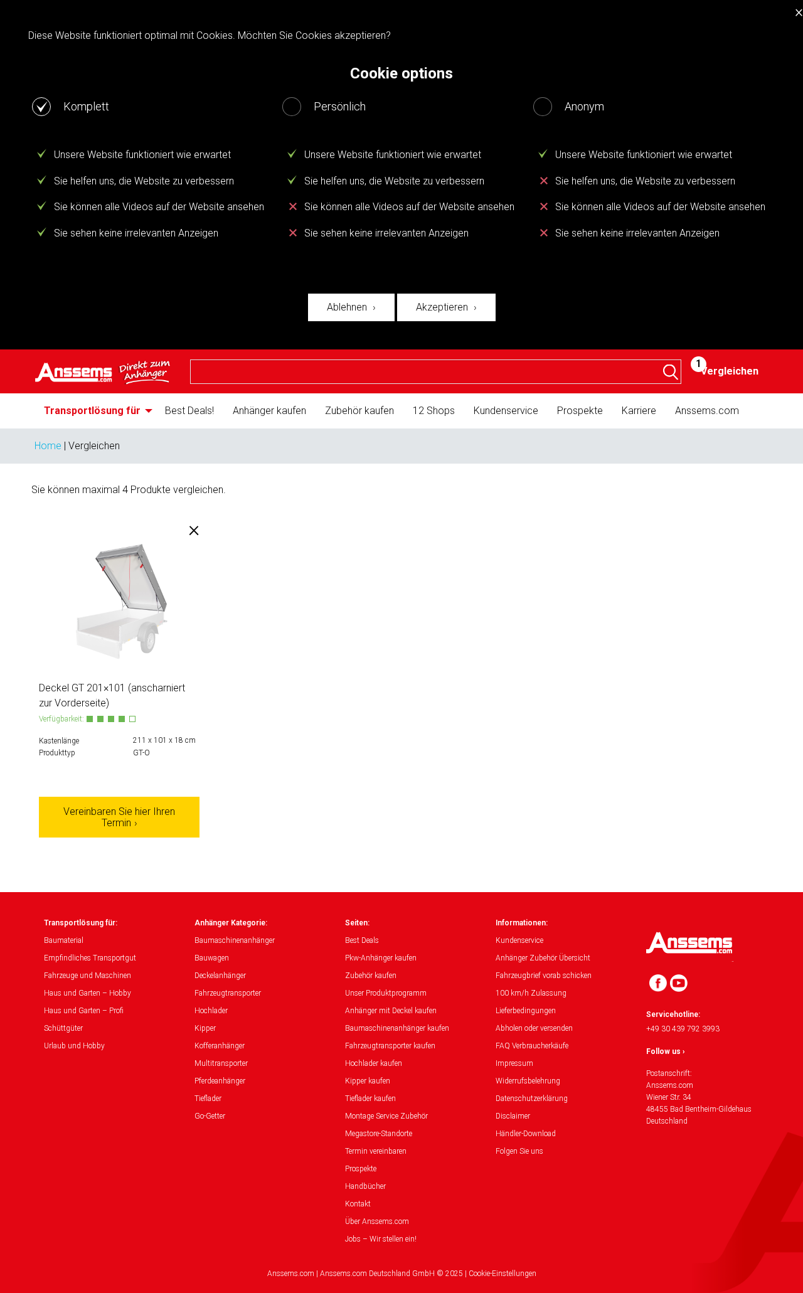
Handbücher (365, 1186)
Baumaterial (63, 940)
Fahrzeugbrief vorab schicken (544, 975)
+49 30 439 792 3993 (683, 1028)
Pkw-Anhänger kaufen (381, 958)
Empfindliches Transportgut (90, 958)
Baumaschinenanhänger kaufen (397, 1028)
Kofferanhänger (219, 1045)
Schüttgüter (63, 1028)
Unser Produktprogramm (386, 993)
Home (48, 446)
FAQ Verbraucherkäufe (532, 1045)
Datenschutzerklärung (532, 1098)
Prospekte (580, 411)
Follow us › (665, 1051)
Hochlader (211, 1010)
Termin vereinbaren (376, 1151)
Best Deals (362, 940)
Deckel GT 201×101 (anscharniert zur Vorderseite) (112, 695)
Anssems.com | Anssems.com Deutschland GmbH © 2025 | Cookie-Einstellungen (401, 1273)
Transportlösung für (92, 411)
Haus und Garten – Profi (84, 1010)
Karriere (639, 411)
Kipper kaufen (367, 1081)
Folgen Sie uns (519, 1151)
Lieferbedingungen (526, 1010)
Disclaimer (513, 1116)
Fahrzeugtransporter (227, 993)
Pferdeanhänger (219, 1081)
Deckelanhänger (220, 975)
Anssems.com (707, 411)
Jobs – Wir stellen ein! (381, 1239)
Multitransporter (221, 1063)
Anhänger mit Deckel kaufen (391, 1010)
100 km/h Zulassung (531, 993)
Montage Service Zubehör (386, 1116)
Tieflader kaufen (370, 1098)
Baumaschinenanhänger (234, 940)
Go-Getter (209, 1116)
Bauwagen (211, 958)
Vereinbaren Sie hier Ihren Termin (119, 817)
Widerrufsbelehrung (528, 1081)
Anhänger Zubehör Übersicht (543, 958)
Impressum (514, 1063)
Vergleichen (729, 371)
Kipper (205, 1028)
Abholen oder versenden (534, 1028)
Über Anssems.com (377, 1221)
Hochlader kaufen (373, 1063)
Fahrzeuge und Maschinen (87, 975)
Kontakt (358, 1204)
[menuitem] (95, 410)
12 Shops (434, 411)
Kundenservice (506, 411)
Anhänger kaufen (269, 411)
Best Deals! (189, 411)
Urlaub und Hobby (74, 1045)
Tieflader (207, 1098)
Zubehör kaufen (359, 411)
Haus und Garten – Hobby (87, 993)
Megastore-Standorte (378, 1133)
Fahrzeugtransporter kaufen (390, 1045)
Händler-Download (526, 1133)
